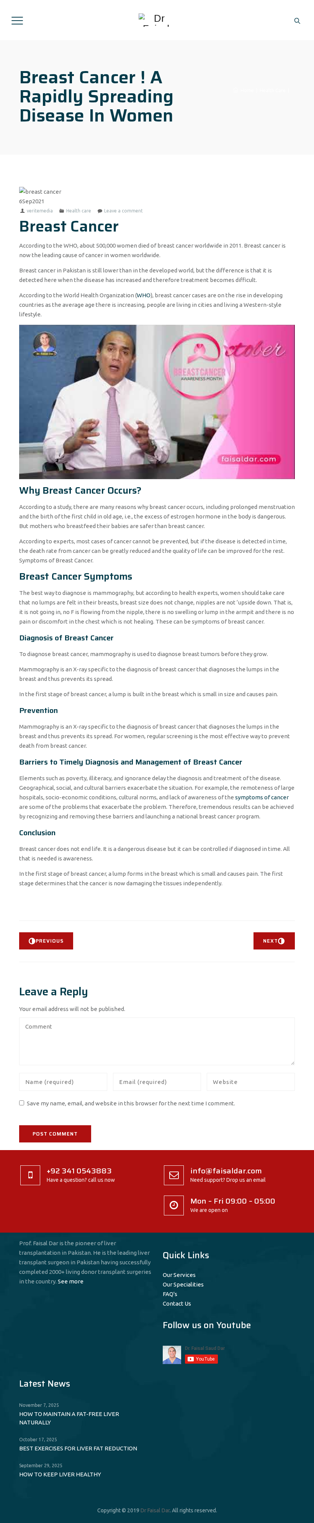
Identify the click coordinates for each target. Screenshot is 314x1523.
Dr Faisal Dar (155, 1510)
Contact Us (177, 1303)
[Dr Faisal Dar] (156, 20)
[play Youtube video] (157, 402)
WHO (143, 295)
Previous (50, 941)
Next (270, 941)
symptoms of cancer (262, 797)
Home (246, 90)
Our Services (179, 1275)
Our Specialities (183, 1284)
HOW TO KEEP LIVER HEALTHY (60, 1474)
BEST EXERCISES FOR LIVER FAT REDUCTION (78, 1448)
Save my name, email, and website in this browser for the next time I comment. (131, 1103)
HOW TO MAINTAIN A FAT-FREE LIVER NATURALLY (69, 1418)
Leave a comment (123, 210)
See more (70, 1281)
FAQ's (170, 1294)
